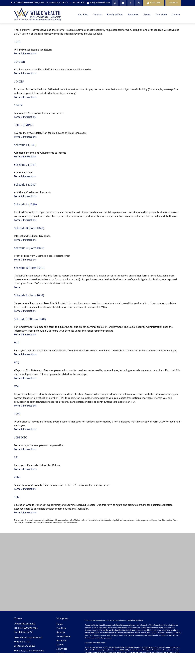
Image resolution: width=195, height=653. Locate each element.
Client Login (155, 3)
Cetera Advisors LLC (151, 647)
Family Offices (64, 636)
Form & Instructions (25, 53)
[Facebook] (130, 3)
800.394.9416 (31, 628)
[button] (83, 14)
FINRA (121, 650)
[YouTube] (123, 3)
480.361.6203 (28, 624)
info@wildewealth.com (99, 3)
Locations (173, 3)
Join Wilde (62, 649)
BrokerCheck (138, 620)
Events (60, 645)
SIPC (126, 650)
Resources (62, 640)
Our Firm (61, 628)
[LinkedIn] (115, 3)
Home (60, 624)
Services (61, 632)
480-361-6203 (79, 3)
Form (17, 287)
